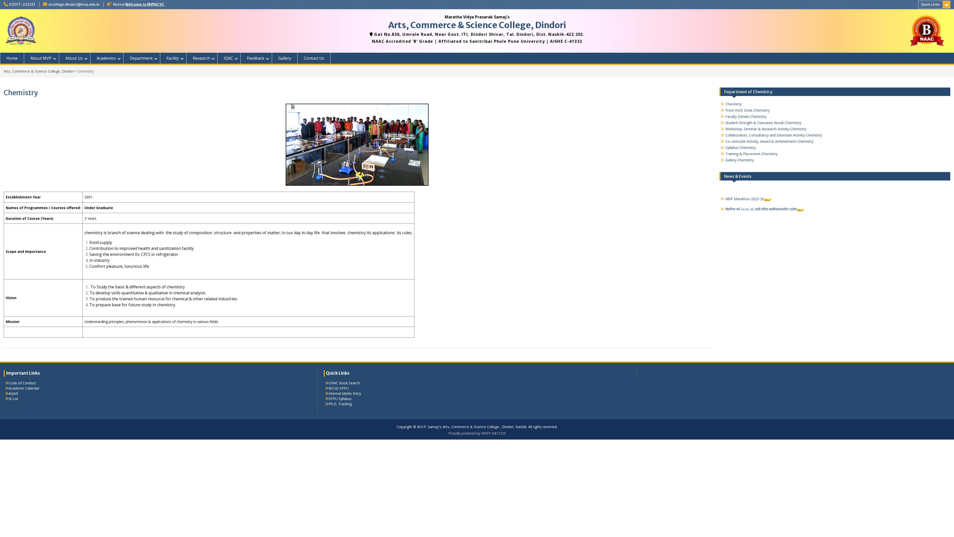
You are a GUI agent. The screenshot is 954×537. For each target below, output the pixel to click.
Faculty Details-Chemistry (745, 116)
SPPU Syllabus (340, 398)
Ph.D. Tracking (340, 404)
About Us (74, 58)
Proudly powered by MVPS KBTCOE (477, 433)
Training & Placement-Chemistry (751, 153)
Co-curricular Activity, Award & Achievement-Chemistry (769, 141)
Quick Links (930, 4)
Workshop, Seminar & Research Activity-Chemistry (765, 129)
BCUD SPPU (339, 388)
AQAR (13, 393)
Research (201, 58)
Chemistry (733, 104)
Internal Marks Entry (345, 393)
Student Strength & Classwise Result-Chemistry (763, 122)
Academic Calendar (24, 388)
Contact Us (314, 58)
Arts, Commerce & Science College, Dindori (477, 25)
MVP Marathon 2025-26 (744, 192)
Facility (172, 58)
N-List (13, 398)
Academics (106, 58)
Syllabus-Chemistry (740, 147)
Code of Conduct (22, 383)
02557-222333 (22, 4)
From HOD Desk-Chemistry (747, 110)
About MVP (40, 58)
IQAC (228, 58)
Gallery (284, 58)
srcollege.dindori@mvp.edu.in (74, 4)
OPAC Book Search (344, 383)
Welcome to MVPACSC (144, 4)
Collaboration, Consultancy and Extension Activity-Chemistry (773, 135)
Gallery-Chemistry (739, 160)
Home (12, 58)
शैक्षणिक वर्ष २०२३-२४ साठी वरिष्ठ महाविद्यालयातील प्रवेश (761, 202)
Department (141, 58)
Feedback (255, 58)
